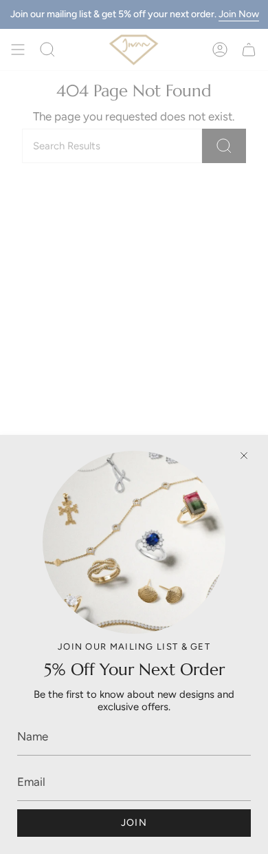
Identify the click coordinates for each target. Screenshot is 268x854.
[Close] (244, 455)
